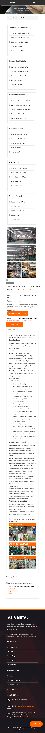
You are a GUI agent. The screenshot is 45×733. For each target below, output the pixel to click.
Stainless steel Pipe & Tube (20, 42)
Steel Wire (13, 664)
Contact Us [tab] (12, 329)
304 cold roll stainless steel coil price (20, 586)
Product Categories (15, 680)
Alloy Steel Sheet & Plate (19, 168)
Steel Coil (12, 651)
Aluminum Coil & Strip (18, 139)
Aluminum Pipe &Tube (18, 143)
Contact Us (13, 689)
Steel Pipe (13, 656)
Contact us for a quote (17, 313)
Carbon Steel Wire (17, 84)
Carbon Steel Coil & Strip (19, 71)
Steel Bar (12, 660)
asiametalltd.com (25, 730)
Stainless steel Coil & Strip (20, 38)
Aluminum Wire (16, 152)
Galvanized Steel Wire (18, 118)
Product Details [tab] (15, 324)
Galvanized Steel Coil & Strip (20, 105)
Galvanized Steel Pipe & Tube (21, 109)
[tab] (10, 283)
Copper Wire (15, 219)
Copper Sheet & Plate (18, 202)
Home (11, 18)
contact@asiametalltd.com (28, 318)
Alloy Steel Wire (16, 186)
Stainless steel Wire (17, 51)
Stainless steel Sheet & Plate (20, 33)
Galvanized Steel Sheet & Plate (21, 101)
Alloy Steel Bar (16, 181)
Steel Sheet (13, 647)
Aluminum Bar (16, 147)
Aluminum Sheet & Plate (19, 134)
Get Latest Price (28, 290)
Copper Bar (15, 215)
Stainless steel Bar (17, 46)
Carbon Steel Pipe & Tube (19, 76)
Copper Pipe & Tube (18, 211)
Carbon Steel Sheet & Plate (20, 67)
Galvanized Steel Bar (18, 114)
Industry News (14, 685)
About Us (12, 676)
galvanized (18, 18)
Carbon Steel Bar (17, 80)
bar (24, 18)
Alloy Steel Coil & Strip (18, 172)
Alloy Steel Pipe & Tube (19, 177)
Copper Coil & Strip (17, 206)
